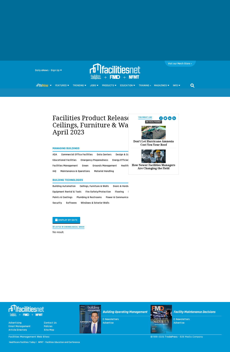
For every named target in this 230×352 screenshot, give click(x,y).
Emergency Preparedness (94, 160)
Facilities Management (65, 165)
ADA (55, 154)
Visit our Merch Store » (180, 63)
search (192, 85)
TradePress (171, 337)
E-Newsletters (111, 319)
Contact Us (50, 323)
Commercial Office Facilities (77, 154)
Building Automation (64, 186)
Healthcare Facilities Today (22, 342)
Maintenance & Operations (75, 171)
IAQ (54, 171)
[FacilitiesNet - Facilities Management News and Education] (115, 68)
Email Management (19, 326)
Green (85, 165)
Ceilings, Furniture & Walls (94, 186)
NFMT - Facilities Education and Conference (59, 342)
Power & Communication (119, 197)
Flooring (119, 191)
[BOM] (96, 78)
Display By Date (67, 220)
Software (71, 202)
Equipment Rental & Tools (67, 191)
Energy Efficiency (121, 160)
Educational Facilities (64, 160)
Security (57, 202)
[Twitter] (165, 118)
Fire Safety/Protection (98, 191)
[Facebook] (161, 118)
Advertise (108, 323)
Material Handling (104, 171)
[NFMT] (134, 78)
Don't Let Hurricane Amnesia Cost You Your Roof (153, 143)
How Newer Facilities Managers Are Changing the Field (153, 167)
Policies (48, 326)
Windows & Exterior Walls (95, 202)
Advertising (15, 323)
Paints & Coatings (62, 197)
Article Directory (18, 330)
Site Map (49, 330)
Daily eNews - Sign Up (47, 70)
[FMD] (115, 78)
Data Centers (104, 154)
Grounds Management (105, 165)
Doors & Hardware (123, 186)
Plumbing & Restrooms (89, 197)
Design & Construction (128, 154)
